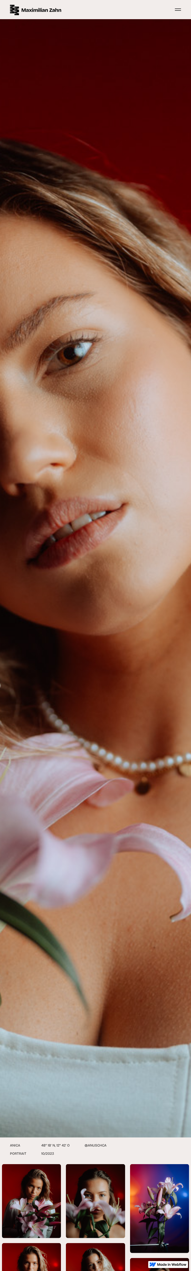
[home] (35, 9)
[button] (176, 9)
